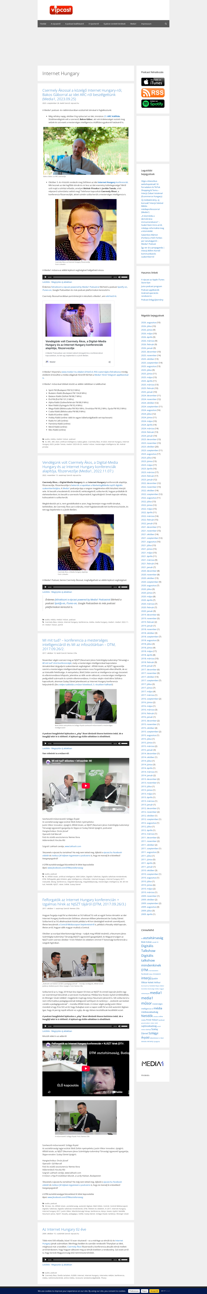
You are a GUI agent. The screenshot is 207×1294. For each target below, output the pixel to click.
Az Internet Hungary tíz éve (64, 1229)
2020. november (149, 574)
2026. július (146, 326)
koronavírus (145, 986)
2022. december (149, 483)
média (53, 439)
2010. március (147, 892)
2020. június (146, 592)
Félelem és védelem (96, 1209)
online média (69, 1278)
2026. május (147, 333)
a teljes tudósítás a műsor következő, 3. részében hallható (85, 684)
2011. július (146, 855)
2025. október (147, 359)
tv (159, 1038)
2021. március (147, 560)
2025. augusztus (148, 366)
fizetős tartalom (64, 1275)
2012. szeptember (149, 819)
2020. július (146, 589)
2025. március (147, 384)
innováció (157, 974)
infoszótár (87, 879)
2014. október (147, 757)
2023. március (147, 472)
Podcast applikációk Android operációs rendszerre (150, 293)
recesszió (79, 1278)
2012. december (149, 808)
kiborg (53, 882)
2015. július (146, 738)
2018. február (147, 662)
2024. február (147, 432)
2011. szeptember (149, 848)
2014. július (146, 760)
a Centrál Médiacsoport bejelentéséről (76, 924)
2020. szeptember (149, 581)
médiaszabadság (149, 1012)
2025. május (147, 377)
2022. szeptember (149, 494)
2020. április (146, 600)
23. (112, 116)
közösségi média (153, 989)
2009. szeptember (149, 903)
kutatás (152, 986)
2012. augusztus (148, 823)
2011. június (146, 859)
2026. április (146, 337)
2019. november (149, 618)
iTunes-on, (47, 290)
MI (118, 444)
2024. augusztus (148, 410)
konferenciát (113, 182)
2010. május (147, 888)
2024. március (147, 428)
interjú (60, 622)
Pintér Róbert (152, 1020)
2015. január (147, 749)
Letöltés (46, 282)
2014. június (146, 764)
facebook (144, 974)
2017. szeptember (149, 680)
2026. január (147, 348)
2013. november (149, 782)
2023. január (147, 479)
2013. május (147, 793)
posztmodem (145, 1023)
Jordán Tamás (60, 444)
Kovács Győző (112, 1211)
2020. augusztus (148, 585)
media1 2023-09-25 (74, 444)
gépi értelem (62, 879)
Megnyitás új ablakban (61, 282)
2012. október (147, 815)
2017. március (147, 695)
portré (60, 625)
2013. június (146, 790)
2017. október (147, 676)
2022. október (147, 490)
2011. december (149, 837)
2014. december (149, 753)
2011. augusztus (148, 852)
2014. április (146, 768)
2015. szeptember (149, 731)
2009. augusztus (148, 907)
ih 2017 (108, 1209)
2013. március (147, 801)
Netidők (49, 884)
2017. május (147, 691)
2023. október (147, 446)
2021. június (146, 549)
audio (47, 439)
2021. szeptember (149, 538)
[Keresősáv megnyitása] (165, 23)
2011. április (146, 863)
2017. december (149, 669)
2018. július (146, 644)
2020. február (147, 607)
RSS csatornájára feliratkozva (107, 371)
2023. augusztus (148, 454)
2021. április (146, 556)
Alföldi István (53, 876)
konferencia (83, 622)
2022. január (147, 523)
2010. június (146, 885)
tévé (162, 1038)
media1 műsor (62, 439)
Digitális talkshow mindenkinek (114, 876)
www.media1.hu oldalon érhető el (77, 371)
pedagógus (73, 1214)
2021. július (146, 545)
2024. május (147, 421)
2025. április (146, 381)
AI (46, 442)
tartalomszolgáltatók (92, 1278)
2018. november (149, 629)
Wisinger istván (122, 1214)
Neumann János (48, 1214)
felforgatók (51, 879)
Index (150, 974)
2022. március (147, 516)
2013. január (147, 804)
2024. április (146, 424)
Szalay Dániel (75, 884)
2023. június (146, 461)
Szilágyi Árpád (101, 1214)
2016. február (147, 713)
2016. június (146, 702)
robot (61, 884)
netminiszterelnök (55, 1278)
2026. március (147, 340)
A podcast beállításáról (74, 24)
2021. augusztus (148, 541)
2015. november (149, 724)
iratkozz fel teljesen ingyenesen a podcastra (71, 855)
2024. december (149, 395)
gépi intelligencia (75, 879)
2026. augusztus (148, 322)
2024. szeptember (149, 406)
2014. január (147, 775)
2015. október (147, 728)
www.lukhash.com (73, 846)
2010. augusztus (148, 877)
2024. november (149, 399)
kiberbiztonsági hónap (81, 1211)
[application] (85, 277)
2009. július (146, 910)
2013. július (146, 786)
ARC (49, 442)
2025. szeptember (149, 362)
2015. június (146, 742)
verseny (150, 1041)
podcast (72, 439)
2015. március (147, 746)
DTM (44, 879)
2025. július (146, 370)
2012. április (146, 830)
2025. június (146, 373)
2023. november (149, 443)
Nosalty (65, 1214)
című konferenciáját (57, 663)
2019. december (149, 614)
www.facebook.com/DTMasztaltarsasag (65, 867)
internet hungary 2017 (115, 879)
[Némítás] (119, 277)
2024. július (146, 413)
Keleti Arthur (154, 982)
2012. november (149, 812)
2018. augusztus (148, 640)
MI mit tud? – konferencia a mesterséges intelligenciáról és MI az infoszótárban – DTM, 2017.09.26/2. (78, 644)
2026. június (146, 329)
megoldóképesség (90, 882)
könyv (103, 1211)
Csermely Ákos (94, 442)
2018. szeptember (149, 636)
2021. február (147, 563)
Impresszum (146, 24)
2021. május (147, 552)
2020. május (147, 596)
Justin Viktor (66, 1211)
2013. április (146, 797)
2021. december (149, 527)
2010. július (146, 881)
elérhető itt (111, 296)
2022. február (147, 519)
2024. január (147, 435)
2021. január (147, 567)
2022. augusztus (148, 497)
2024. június (146, 417)
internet (80, 1275)
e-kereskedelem (153, 970)
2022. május (147, 508)
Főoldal (43, 24)
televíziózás (154, 1038)
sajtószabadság (149, 1026)
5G (53, 1206)
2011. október (147, 844)
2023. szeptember (149, 450)
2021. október (147, 534)
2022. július (146, 501)
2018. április (146, 655)
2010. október (147, 870)
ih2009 (73, 1275)
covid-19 (155, 942)
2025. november (149, 355)
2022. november (149, 487)
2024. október (147, 402)
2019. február (147, 622)
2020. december (149, 570)
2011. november (149, 841)
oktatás (155, 1016)
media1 (111, 622)
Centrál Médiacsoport (119, 1206)
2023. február (147, 475)
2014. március (147, 771)
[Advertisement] (103, 45)
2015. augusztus (148, 735)
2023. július (146, 457)
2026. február (147, 344)
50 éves (48, 1206)
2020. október (147, 578)
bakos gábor (82, 442)
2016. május (147, 706)
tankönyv (111, 1214)
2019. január (147, 625)
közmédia (144, 989)
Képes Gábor (159, 986)
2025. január (147, 392)
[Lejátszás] (45, 277)
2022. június (146, 505)
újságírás (157, 1041)
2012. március (147, 833)
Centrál (106, 1206)
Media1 (133, 24)
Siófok (66, 884)
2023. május (147, 465)
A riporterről (94, 24)
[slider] (124, 277)
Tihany (103, 1278)
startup (148, 1029)
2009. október (147, 899)
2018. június (146, 647)
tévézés (144, 1041)
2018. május (147, 651)
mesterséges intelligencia (105, 444)
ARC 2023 (55, 442)
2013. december (149, 779)
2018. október (147, 633)
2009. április (146, 914)
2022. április (146, 512)
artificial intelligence (68, 442)
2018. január (147, 665)
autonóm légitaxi (85, 1206)
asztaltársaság (72, 1206)
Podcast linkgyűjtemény (152, 299)
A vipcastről (55, 24)
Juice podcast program (151, 286)
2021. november (149, 530)
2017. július (146, 684)
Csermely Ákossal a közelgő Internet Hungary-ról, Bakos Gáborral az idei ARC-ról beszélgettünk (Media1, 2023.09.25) (82, 94)
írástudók (46, 882)
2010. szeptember (149, 874)
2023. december (149, 439)
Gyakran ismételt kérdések (115, 24)
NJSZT (55, 884)
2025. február (147, 388)
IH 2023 (104, 442)
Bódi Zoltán (80, 876)
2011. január (147, 866)
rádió (156, 1023)
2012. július (146, 826)
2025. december (149, 351)
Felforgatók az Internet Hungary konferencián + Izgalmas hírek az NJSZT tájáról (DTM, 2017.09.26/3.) (84, 901)
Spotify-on (122, 287)
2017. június (146, 687)
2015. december (149, 720)
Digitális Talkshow (93, 876)
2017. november (149, 673)
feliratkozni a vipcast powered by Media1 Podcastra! (75, 287)
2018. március (147, 658)
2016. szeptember (149, 698)
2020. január (147, 611)
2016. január (147, 717)
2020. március (147, 603)
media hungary (101, 622)
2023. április (146, 468)
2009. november (149, 896)
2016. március (147, 709)
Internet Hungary (115, 442)
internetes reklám (107, 1275)
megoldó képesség (74, 882)
